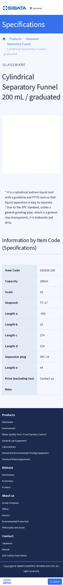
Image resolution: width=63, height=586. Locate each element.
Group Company (10, 502)
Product (6, 487)
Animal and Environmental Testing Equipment (25, 453)
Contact (8, 536)
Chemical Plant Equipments (16, 459)
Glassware (32, 39)
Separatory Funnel (19, 44)
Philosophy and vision (13, 527)
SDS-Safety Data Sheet (14, 555)
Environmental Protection (15, 521)
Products (16, 39)
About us (8, 495)
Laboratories (9, 446)
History (6, 515)
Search (56, 581)
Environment (8, 428)
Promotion (7, 481)
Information (8, 474)
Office (5, 509)
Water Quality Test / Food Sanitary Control (24, 434)
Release (7, 467)
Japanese (37, 8)
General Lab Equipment (14, 440)
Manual (5, 549)
